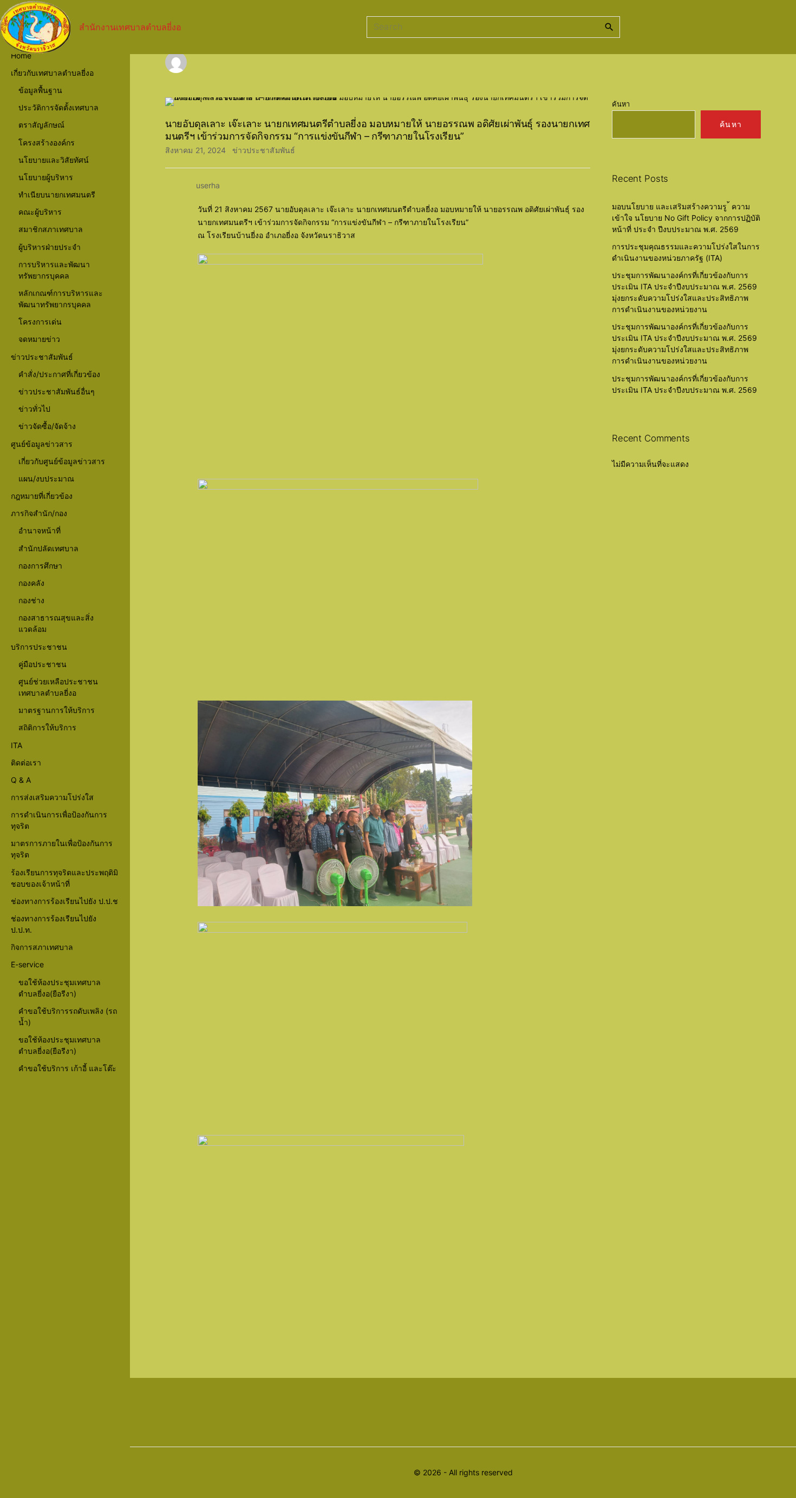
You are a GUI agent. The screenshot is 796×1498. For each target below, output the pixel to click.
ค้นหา (621, 104)
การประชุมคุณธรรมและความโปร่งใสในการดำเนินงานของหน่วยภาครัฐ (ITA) (686, 252)
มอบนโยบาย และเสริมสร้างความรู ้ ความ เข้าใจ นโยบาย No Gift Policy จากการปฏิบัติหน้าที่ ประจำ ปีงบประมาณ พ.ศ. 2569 (686, 218)
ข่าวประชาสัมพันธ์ (263, 150)
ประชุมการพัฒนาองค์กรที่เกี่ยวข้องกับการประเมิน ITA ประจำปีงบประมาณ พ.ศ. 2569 (684, 384)
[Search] (609, 26)
